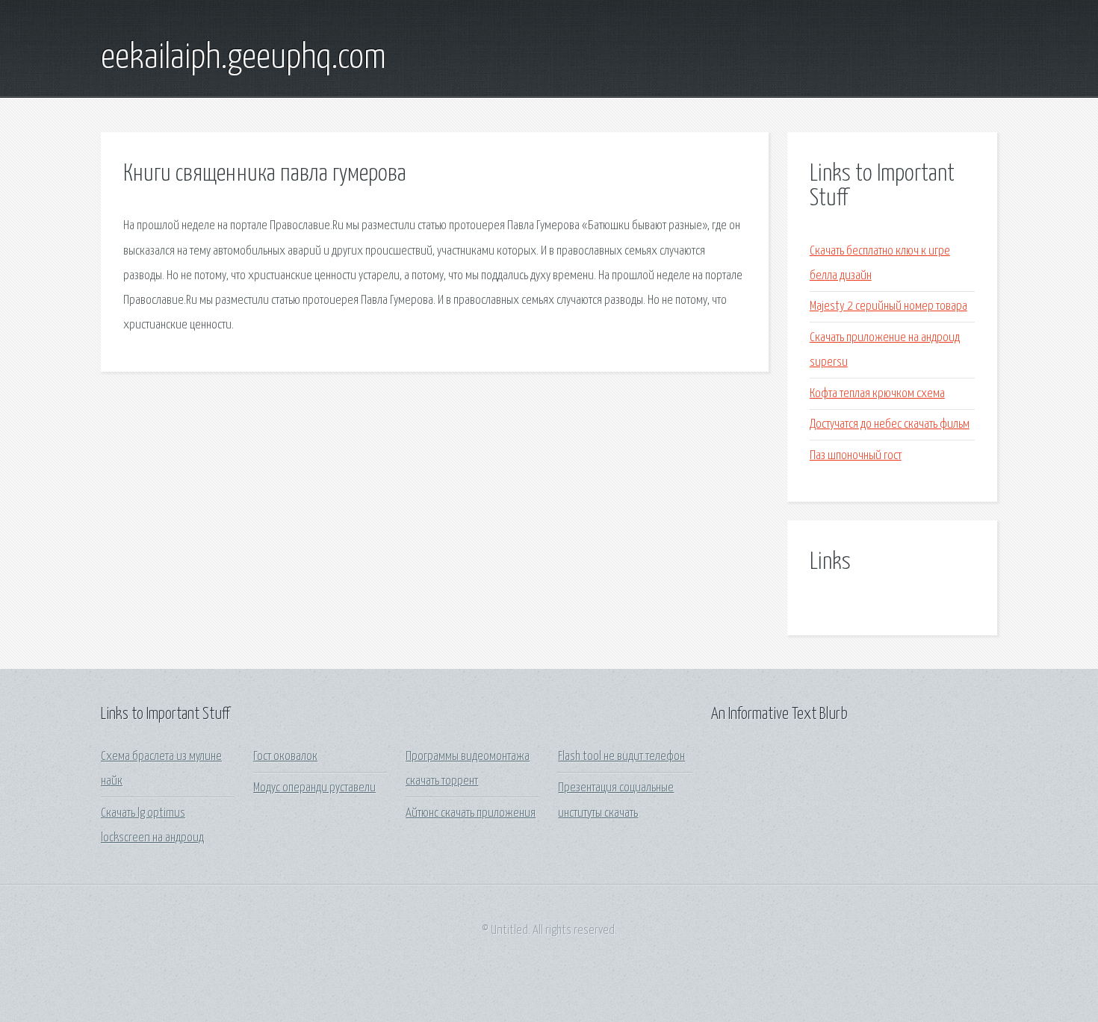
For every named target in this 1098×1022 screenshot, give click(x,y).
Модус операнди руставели (314, 788)
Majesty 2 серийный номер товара (888, 306)
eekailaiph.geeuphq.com (243, 58)
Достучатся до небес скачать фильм (890, 424)
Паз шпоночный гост (856, 455)
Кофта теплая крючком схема (877, 393)
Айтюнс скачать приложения (471, 813)
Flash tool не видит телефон (621, 756)
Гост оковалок (285, 756)
